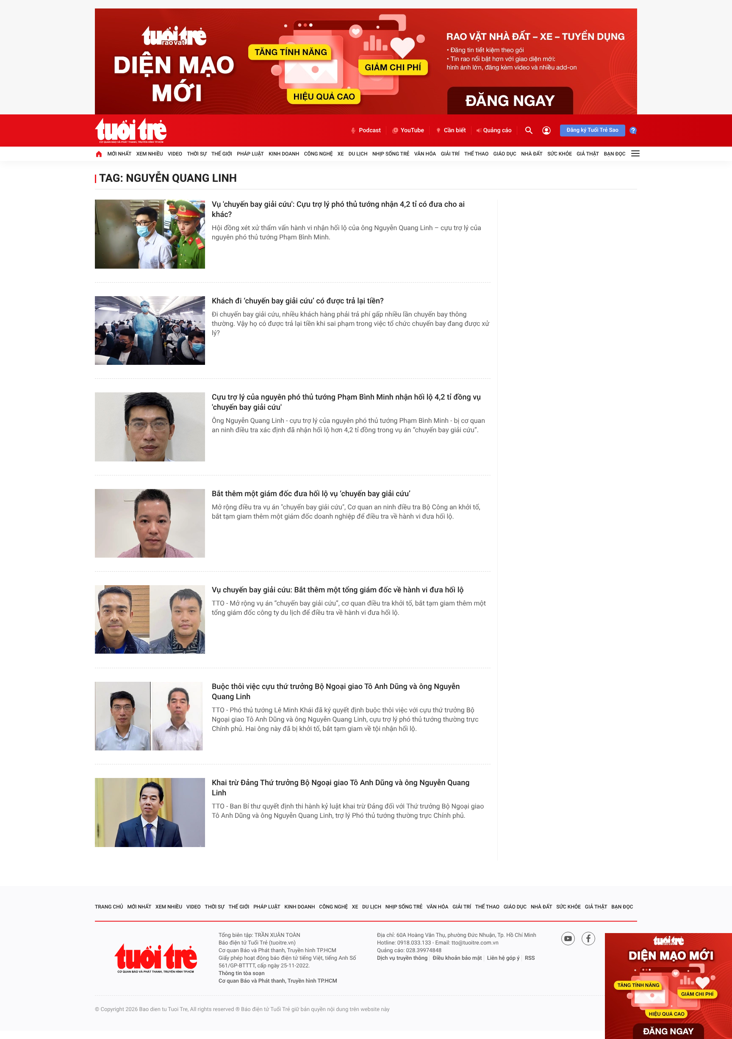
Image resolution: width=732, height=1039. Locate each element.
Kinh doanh (284, 154)
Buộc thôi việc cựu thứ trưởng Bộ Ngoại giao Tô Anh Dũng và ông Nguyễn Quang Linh (336, 691)
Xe (341, 154)
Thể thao (476, 154)
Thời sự (196, 154)
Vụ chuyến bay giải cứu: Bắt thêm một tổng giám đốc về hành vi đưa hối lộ (338, 590)
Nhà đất (532, 154)
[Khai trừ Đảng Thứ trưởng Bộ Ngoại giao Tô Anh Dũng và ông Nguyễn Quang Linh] (150, 812)
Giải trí (450, 154)
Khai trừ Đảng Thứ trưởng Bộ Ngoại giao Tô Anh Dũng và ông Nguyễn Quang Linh (340, 787)
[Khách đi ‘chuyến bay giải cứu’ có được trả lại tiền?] (150, 330)
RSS (530, 958)
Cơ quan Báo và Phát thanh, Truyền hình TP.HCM (278, 981)
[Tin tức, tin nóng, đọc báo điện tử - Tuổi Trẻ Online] (130, 130)
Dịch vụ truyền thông (402, 958)
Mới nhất (119, 154)
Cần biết (455, 130)
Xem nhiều (149, 154)
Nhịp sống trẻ (391, 154)
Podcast (370, 130)
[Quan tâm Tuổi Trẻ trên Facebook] (588, 938)
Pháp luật (250, 154)
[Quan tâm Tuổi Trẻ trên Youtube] (568, 938)
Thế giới (221, 154)
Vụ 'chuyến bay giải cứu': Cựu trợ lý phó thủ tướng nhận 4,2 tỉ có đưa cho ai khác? (338, 209)
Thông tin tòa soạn (242, 973)
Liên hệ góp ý (503, 958)
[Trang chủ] (99, 154)
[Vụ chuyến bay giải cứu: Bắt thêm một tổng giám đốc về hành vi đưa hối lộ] (150, 619)
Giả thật (588, 154)
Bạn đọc (615, 154)
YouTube (412, 130)
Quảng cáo (497, 130)
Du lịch (358, 154)
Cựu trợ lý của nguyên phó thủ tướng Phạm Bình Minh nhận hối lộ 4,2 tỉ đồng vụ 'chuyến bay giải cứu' (346, 402)
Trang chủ (109, 907)
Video (175, 154)
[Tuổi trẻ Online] (156, 958)
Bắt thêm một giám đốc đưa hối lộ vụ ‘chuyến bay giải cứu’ (311, 493)
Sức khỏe (559, 154)
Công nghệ (318, 154)
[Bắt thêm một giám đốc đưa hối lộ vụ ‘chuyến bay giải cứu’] (150, 523)
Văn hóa (425, 154)
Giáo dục (505, 154)
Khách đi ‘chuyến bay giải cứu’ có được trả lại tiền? (298, 301)
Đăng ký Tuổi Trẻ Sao (592, 130)
